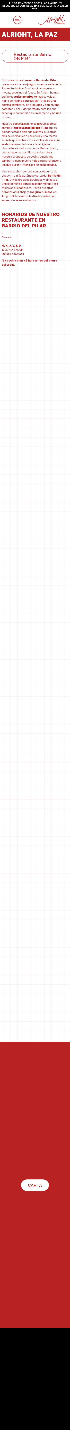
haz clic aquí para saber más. (50, 7)
